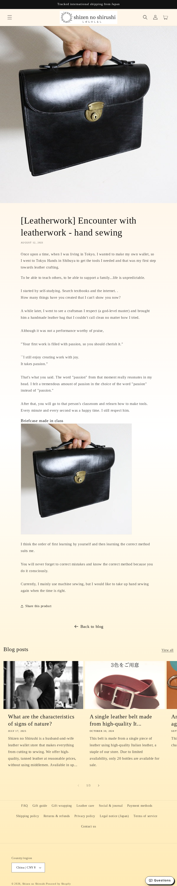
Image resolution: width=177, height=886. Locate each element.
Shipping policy (27, 816)
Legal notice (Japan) (114, 816)
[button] (10, 17)
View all (168, 650)
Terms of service (145, 816)
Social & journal (111, 805)
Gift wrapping (62, 805)
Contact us (88, 826)
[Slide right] (99, 785)
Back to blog (91, 626)
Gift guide (39, 805)
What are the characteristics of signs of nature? (41, 720)
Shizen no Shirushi (33, 883)
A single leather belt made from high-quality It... (121, 720)
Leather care (85, 805)
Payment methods (139, 805)
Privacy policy (84, 816)
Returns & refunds (57, 816)
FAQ (24, 805)
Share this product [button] (38, 606)
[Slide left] (78, 785)
